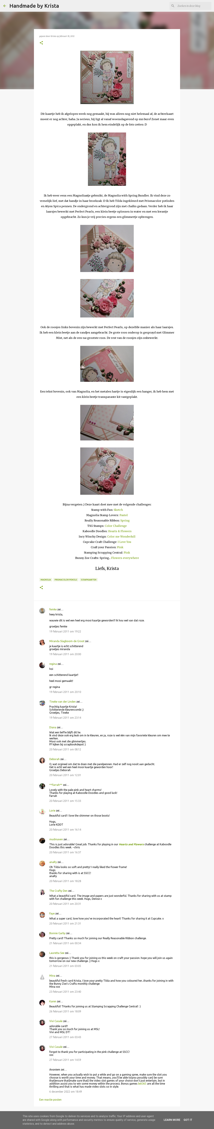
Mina (52, 975)
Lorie (52, 810)
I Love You (124, 542)
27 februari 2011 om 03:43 (65, 1037)
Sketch (118, 509)
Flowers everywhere (125, 558)
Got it (188, 1119)
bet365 (142, 1083)
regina (53, 663)
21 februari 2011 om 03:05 (65, 965)
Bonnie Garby (57, 933)
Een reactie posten (50, 1099)
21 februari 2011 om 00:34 (65, 943)
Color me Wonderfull (121, 536)
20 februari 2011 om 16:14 (65, 829)
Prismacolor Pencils (66, 580)
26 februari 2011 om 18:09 (65, 1011)
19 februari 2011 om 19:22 (65, 631)
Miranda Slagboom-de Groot (66, 641)
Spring (125, 520)
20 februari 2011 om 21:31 (65, 923)
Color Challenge (116, 525)
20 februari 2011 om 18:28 (65, 881)
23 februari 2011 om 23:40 (65, 991)
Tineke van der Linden (62, 701)
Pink (120, 547)
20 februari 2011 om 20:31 (65, 903)
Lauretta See (56, 952)
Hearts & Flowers (120, 531)
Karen (52, 1001)
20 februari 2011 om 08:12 (65, 749)
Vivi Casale (56, 1021)
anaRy (53, 862)
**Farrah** (55, 784)
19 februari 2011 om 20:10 (65, 691)
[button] (41, 43)
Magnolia (46, 580)
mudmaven (56, 839)
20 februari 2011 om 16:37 (65, 852)
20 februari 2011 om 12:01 (65, 775)
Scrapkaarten (88, 580)
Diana (52, 727)
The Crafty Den (58, 890)
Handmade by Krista (34, 6)
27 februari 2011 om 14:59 (65, 1059)
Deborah (54, 759)
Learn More (172, 1119)
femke (53, 609)
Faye (52, 913)
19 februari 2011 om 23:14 (65, 717)
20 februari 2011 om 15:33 (65, 800)
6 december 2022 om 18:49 (65, 1091)
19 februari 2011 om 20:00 (65, 654)
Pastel (124, 515)
